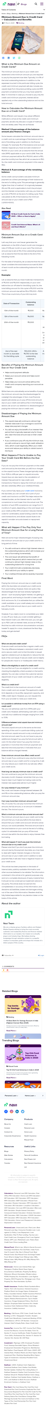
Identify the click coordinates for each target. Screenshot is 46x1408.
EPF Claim (28, 1350)
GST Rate (25, 1338)
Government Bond (10, 1360)
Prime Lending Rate (20, 1242)
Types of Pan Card (10, 1401)
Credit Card (33, 1313)
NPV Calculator (21, 1218)
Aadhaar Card (22, 1365)
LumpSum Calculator (31, 1206)
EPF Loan (13, 1240)
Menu (41, 4)
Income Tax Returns (11, 1331)
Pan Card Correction (19, 1389)
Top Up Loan (33, 1235)
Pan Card (27, 1387)
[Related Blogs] (23, 1004)
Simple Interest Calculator (25, 1210)
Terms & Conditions (31, 1155)
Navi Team (8, 923)
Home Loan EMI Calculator (30, 1196)
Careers (7, 1128)
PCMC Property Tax (11, 1277)
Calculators (8, 1159)
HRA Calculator (9, 1215)
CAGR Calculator (34, 1215)
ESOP (35, 1350)
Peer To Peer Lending (20, 1235)
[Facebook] (6, 1112)
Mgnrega (17, 1343)
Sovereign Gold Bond (11, 1250)
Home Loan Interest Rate (22, 1267)
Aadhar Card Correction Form (28, 1372)
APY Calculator (9, 1218)
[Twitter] (22, 1112)
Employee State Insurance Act (21, 1304)
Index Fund (35, 1250)
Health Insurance (30, 1136)
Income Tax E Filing (33, 1328)
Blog (8, 13)
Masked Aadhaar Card (26, 1375)
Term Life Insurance (17, 1289)
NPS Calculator (9, 1201)
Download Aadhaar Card (12, 1367)
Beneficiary (17, 1318)
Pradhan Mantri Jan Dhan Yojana (25, 1353)
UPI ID (17, 1321)
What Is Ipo (19, 1247)
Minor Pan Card (13, 1394)
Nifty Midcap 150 (10, 1262)
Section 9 (7, 1333)
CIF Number (25, 1321)
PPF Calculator (32, 1203)
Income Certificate (18, 1333)
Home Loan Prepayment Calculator (28, 1220)
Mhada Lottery (31, 1274)
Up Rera (28, 1281)
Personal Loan (10, 1095)
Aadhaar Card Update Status (21, 1377)
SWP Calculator (21, 1201)
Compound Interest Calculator (15, 1213)
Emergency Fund (23, 1237)
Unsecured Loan (22, 1228)
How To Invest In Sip (11, 1252)
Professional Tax (19, 1336)
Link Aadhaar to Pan (32, 1399)
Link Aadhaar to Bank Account (19, 1380)
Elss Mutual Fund (21, 1255)
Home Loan (29, 1095)
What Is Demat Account (32, 1247)
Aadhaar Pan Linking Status (26, 1370)
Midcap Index (28, 1257)
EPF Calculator (32, 1198)
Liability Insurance (18, 1308)
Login (42, 955)
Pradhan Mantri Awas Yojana (22, 1269)
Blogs (24, 4)
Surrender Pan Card (18, 1399)
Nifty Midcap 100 (33, 1259)
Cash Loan (28, 1124)
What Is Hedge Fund (16, 1257)
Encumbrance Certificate (13, 1272)
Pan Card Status (18, 1387)
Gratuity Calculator (33, 1213)
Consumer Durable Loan (27, 1230)
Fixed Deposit (18, 1350)
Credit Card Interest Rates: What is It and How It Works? (25, 226)
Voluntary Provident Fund (28, 1358)
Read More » (11, 1031)
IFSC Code (24, 1313)
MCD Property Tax (17, 1279)
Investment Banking (29, 1318)
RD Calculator (18, 1206)
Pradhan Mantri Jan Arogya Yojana (16, 1291)
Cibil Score (15, 1313)
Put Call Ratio (25, 1250)
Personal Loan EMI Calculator (24, 1193)
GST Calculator (9, 1208)
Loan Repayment (23, 1232)
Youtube (7, 1163)
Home (4, 13)
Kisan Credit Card (32, 1323)
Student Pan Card (10, 1403)
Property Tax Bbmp (29, 1272)
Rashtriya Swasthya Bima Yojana (28, 1355)
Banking (14, 13)
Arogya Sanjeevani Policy (21, 1301)
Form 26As (9, 1336)
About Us (7, 1124)
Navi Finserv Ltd (30, 1159)
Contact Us (8, 1132)
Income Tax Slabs (25, 1331)
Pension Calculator (19, 1203)
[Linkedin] (17, 1112)
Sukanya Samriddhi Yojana (18, 1345)
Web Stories (8, 1155)
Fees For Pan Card (25, 1394)
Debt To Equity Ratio (18, 1323)
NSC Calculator (21, 1215)
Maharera (7, 1274)
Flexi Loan (32, 1228)
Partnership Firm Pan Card (27, 1401)
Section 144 (9, 1338)
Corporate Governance (12, 1136)
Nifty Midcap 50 (20, 1259)
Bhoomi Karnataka (18, 1274)
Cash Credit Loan (10, 1237)
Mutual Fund (28, 1140)
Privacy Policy (29, 1151)
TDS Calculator (9, 1220)
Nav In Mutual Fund (26, 1252)
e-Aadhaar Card (24, 1382)
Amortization (23, 1277)
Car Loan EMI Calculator (25, 1208)
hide (23, 9)
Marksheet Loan (23, 1240)
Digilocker (31, 1365)
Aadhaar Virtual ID (10, 1375)
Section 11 (29, 1336)
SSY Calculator (21, 1198)
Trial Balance (9, 1321)
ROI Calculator (33, 1218)
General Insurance (31, 1289)
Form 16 (35, 1331)
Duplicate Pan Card (33, 1389)
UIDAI (14, 1365)
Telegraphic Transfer (24, 1316)
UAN (22, 1343)
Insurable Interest (16, 1294)
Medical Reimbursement (18, 1299)
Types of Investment (11, 1358)
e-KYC (13, 1316)
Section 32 (17, 1338)
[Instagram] (11, 1112)
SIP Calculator (9, 1198)
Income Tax (18, 1328)
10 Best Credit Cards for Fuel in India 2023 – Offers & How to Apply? (25, 215)
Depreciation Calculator (12, 1223)
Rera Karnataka (19, 1281)
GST (24, 1328)
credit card (29, 491)
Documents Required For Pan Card (16, 1392)
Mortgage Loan (30, 1279)
